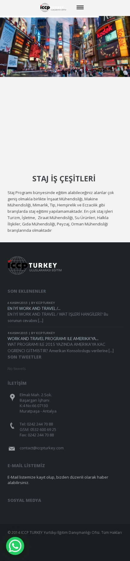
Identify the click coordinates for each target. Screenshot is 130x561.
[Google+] (70, 508)
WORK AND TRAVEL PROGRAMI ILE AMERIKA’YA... (53, 338)
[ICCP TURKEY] (55, 7)
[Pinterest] (59, 508)
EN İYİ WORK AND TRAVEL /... (34, 308)
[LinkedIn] (81, 508)
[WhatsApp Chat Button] (15, 546)
